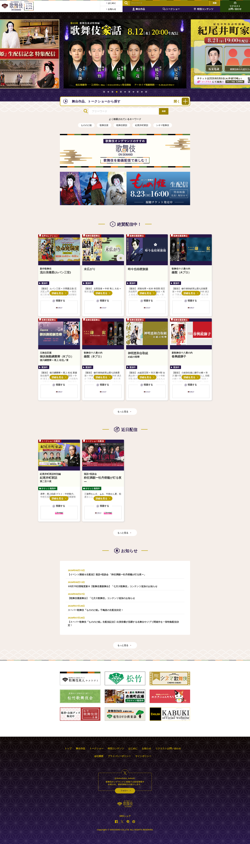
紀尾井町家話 (141, 125)
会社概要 (98, 756)
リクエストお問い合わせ (168, 748)
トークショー (96, 748)
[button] (104, 92)
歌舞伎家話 (121, 125)
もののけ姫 (86, 125)
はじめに (133, 748)
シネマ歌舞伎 (162, 125)
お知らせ (146, 748)
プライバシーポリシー (119, 756)
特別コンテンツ (116, 748)
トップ (68, 748)
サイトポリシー (143, 756)
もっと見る (122, 411)
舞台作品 (80, 748)
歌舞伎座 (104, 125)
